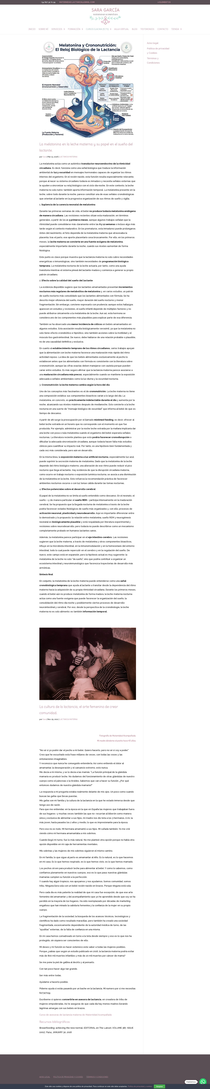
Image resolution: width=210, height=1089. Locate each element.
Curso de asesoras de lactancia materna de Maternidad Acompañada (75, 1014)
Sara (44, 157)
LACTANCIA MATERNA (68, 157)
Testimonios (147, 29)
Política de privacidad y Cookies (68, 1077)
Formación (74, 29)
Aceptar (159, 1086)
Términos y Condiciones (97, 1077)
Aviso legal (152, 43)
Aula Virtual (121, 29)
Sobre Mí (43, 29)
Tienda (175, 29)
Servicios (56, 29)
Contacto (162, 29)
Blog (134, 29)
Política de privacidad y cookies (140, 1086)
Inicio (32, 29)
